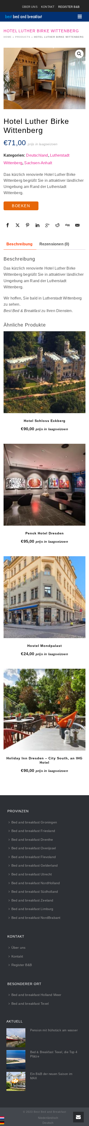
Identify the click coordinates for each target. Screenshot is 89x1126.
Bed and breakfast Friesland (33, 831)
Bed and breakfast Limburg (32, 909)
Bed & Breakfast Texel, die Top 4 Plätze (53, 1054)
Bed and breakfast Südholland (34, 891)
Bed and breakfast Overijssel (33, 848)
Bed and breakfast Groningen (34, 822)
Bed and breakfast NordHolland (35, 883)
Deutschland (37, 155)
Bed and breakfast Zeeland (32, 900)
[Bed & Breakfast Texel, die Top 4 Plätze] (15, 1059)
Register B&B (21, 965)
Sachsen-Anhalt (38, 163)
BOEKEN (21, 206)
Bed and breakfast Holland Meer (36, 995)
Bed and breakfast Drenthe (32, 839)
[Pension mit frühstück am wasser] (15, 1037)
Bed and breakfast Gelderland (34, 865)
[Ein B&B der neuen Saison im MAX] (15, 1081)
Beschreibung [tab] (19, 244)
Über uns (18, 947)
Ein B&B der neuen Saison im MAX (51, 1076)
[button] (79, 54)
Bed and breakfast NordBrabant (36, 918)
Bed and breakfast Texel (30, 1003)
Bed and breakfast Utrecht (31, 874)
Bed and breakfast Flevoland (33, 857)
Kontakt (17, 956)
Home (8, 37)
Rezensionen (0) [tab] (54, 244)
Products (22, 37)
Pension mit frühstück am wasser (54, 1030)
